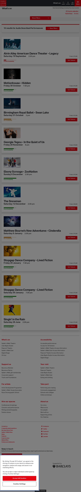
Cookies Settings (19, 484)
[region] (19, 472)
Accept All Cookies (19, 478)
